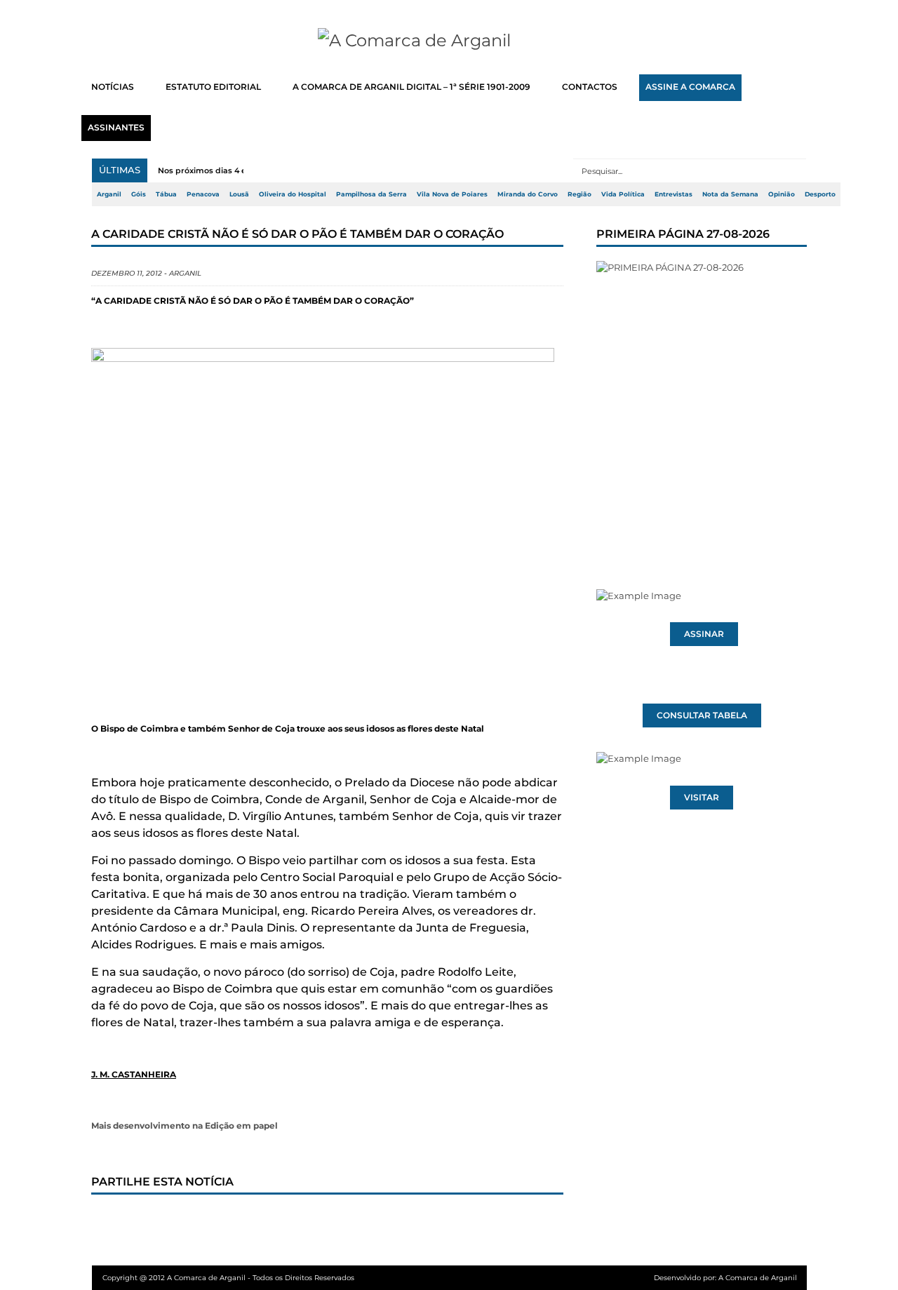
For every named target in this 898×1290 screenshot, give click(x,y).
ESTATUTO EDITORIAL (213, 87)
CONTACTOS (589, 87)
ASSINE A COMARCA (690, 87)
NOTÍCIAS (112, 87)
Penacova (203, 194)
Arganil (109, 194)
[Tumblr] (253, 1221)
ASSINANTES (116, 128)
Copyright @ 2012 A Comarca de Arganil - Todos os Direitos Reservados (228, 1277)
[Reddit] (345, 1221)
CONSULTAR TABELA (702, 715)
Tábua (166, 194)
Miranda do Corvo (527, 194)
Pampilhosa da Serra (371, 194)
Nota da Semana (730, 194)
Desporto (820, 194)
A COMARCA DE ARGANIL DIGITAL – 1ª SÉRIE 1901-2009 (411, 87)
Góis (138, 194)
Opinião (781, 194)
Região (579, 194)
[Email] (392, 1221)
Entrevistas (673, 194)
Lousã (239, 194)
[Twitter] (160, 1221)
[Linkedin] (299, 1221)
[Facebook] (114, 1221)
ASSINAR (704, 634)
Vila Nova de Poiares (452, 194)
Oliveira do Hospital (292, 194)
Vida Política (623, 194)
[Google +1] (207, 1221)
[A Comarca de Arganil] (449, 40)
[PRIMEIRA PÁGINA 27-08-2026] (701, 398)
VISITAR (701, 797)
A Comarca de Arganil (757, 1277)
